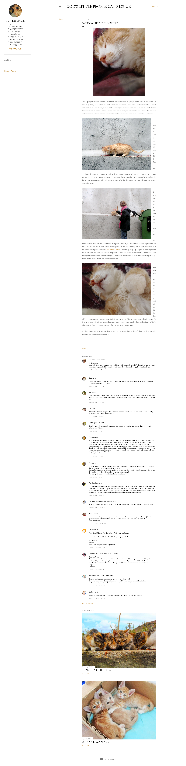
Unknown (92, 530)
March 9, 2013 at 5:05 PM (96, 477)
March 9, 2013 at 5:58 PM (96, 495)
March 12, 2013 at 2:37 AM (97, 598)
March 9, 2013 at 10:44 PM (97, 507)
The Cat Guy (93, 483)
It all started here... (96, 670)
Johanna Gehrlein (95, 360)
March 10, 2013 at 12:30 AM (97, 524)
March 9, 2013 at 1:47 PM (96, 402)
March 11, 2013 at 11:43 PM (97, 586)
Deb (90, 378)
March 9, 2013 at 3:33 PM (96, 417)
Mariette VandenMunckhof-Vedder (102, 554)
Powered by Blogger (110, 759)
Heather (92, 514)
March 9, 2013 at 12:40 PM (97, 372)
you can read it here (113, 249)
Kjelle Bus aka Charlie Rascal (99, 576)
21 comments (92, 746)
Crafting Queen (94, 423)
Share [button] (61, 19)
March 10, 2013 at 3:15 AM (97, 569)
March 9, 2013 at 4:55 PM (96, 457)
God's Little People (15, 20)
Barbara (92, 592)
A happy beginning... (95, 741)
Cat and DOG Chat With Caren (100, 501)
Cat (90, 408)
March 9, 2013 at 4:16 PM (96, 431)
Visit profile (15, 49)
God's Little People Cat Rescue (98, 6)
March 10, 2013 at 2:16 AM (97, 547)
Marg (91, 392)
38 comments (92, 674)
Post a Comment (88, 603)
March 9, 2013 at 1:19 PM (96, 386)
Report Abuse (10, 71)
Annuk (91, 437)
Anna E (91, 463)
